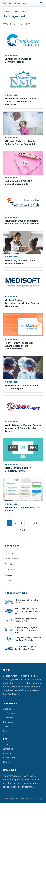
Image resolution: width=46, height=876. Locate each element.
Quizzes (8, 575)
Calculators (10, 564)
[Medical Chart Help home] (15, 3)
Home (6, 11)
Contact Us (8, 749)
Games (8, 580)
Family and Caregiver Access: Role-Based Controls (27, 639)
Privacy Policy (9, 757)
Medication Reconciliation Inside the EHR (25, 620)
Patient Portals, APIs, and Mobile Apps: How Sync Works (25, 630)
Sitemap (6, 762)
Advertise (7, 753)
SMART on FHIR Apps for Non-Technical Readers (25, 647)
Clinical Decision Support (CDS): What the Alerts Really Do (27, 611)
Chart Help (10, 553)
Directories (10, 569)
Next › (23, 530)
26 (35, 523)
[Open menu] (40, 3)
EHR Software (11, 558)
